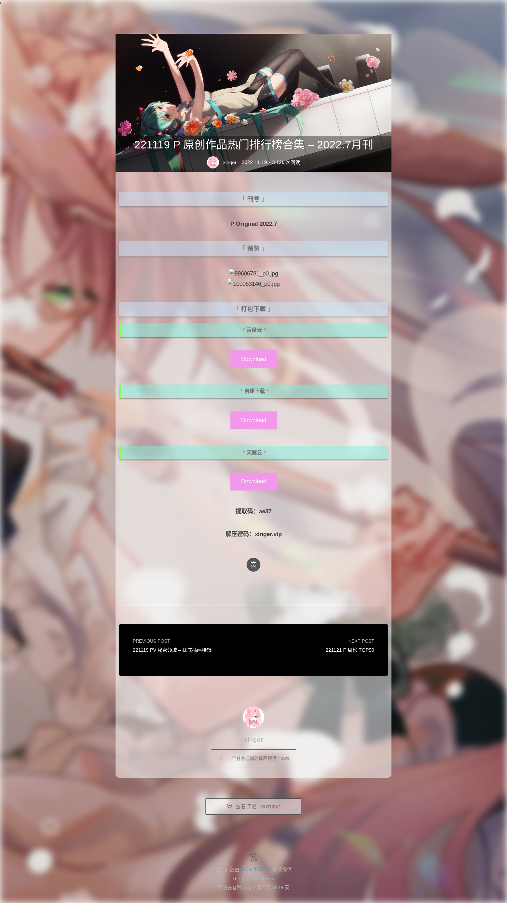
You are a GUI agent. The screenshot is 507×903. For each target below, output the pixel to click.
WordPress (263, 878)
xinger (230, 162)
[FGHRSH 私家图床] (256, 869)
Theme (239, 878)
